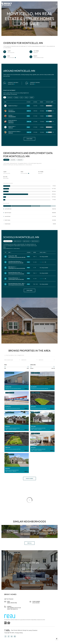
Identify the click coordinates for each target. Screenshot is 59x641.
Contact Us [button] (29, 577)
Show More (29, 290)
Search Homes (29, 478)
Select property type (8, 359)
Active (22, 97)
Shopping (16, 97)
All (5, 97)
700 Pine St (10, 127)
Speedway (10, 115)
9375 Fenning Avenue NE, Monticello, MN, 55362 (16, 257)
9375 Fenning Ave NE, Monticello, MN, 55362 (16, 273)
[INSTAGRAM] (5, 636)
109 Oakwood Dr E (12, 116)
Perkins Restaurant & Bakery (14, 131)
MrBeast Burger (11, 126)
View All (29, 543)
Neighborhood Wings (12, 105)
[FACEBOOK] (8, 636)
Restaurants (10, 97)
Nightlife (32, 97)
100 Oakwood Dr (11, 111)
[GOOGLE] (15, 636)
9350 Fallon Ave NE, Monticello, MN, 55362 (15, 262)
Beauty (27, 97)
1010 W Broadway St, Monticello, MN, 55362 (16, 279)
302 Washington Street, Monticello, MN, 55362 (16, 268)
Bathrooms (24, 359)
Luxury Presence (32, 630)
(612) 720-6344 (35, 602)
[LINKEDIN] (12, 636)
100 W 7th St (10, 122)
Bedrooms (41, 359)
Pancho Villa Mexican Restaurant (12, 121)
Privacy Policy (19, 632)
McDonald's (10, 110)
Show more (29, 138)
